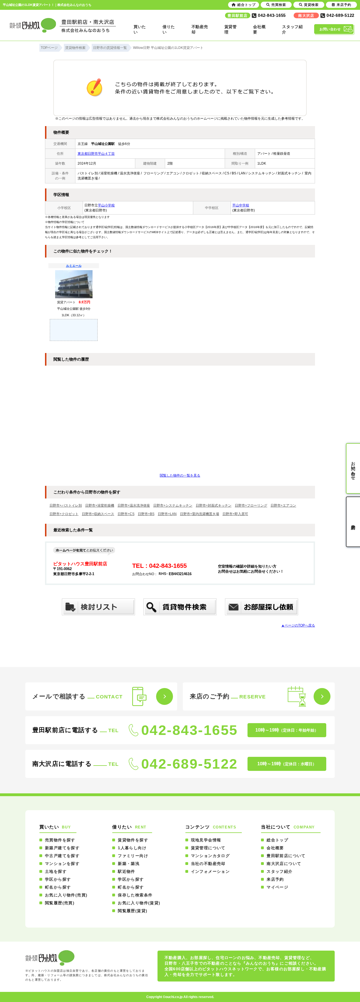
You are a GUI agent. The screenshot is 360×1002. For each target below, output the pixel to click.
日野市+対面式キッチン (213, 505)
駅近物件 (126, 871)
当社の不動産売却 (208, 863)
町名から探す (58, 887)
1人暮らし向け (132, 848)
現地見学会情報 (206, 840)
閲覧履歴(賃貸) (132, 910)
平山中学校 (240, 205)
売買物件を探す (60, 840)
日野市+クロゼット (64, 514)
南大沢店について (284, 863)
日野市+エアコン (283, 505)
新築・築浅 (129, 863)
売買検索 (278, 5)
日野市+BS (146, 514)
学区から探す (58, 879)
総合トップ (277, 840)
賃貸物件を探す (133, 840)
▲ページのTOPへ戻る (298, 625)
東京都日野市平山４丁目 (96, 154)
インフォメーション (210, 871)
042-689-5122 (189, 764)
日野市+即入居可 (235, 514)
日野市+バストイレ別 (66, 505)
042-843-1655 (189, 730)
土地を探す (56, 871)
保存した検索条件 (135, 895)
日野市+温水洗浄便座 (134, 505)
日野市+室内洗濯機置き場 (199, 514)
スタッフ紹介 (279, 871)
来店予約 (275, 879)
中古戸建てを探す (62, 855)
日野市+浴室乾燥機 (99, 505)
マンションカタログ (210, 855)
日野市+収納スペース (98, 514)
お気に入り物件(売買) (66, 895)
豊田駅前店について (286, 855)
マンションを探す (62, 863)
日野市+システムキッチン (172, 505)
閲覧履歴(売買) (60, 903)
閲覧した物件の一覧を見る (180, 475)
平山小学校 (106, 205)
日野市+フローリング (251, 505)
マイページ (277, 887)
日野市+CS (126, 514)
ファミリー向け (133, 855)
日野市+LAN (167, 514)
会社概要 (275, 848)
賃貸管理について (208, 848)
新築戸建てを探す (62, 848)
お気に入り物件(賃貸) (139, 903)
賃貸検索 (311, 5)
